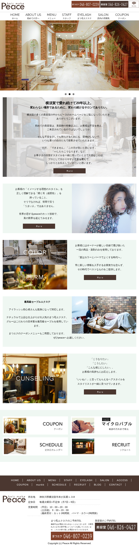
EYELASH (84, 16)
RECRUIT (80, 484)
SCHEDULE (59, 484)
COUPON (122, 16)
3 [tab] (73, 94)
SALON (103, 16)
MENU (51, 16)
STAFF (67, 16)
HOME (15, 16)
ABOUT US (33, 16)
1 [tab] (66, 94)
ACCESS (122, 480)
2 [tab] (70, 94)
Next (135, 55)
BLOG (98, 484)
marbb (40, 484)
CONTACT (115, 484)
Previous (4, 55)
